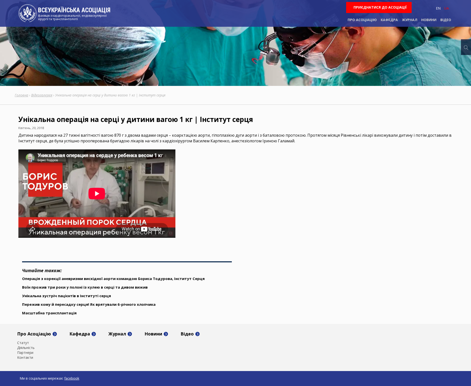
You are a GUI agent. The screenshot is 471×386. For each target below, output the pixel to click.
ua (446, 8)
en (438, 8)
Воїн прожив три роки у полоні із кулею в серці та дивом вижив (85, 287)
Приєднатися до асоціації (380, 7)
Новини (428, 19)
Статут (23, 343)
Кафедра (389, 19)
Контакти (25, 357)
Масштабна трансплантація (49, 312)
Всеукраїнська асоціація (74, 10)
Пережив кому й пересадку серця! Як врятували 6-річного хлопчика (89, 304)
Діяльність (26, 348)
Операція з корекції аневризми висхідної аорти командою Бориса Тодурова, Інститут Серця (113, 278)
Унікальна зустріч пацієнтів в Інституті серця (66, 295)
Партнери (25, 352)
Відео (445, 19)
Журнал (409, 19)
